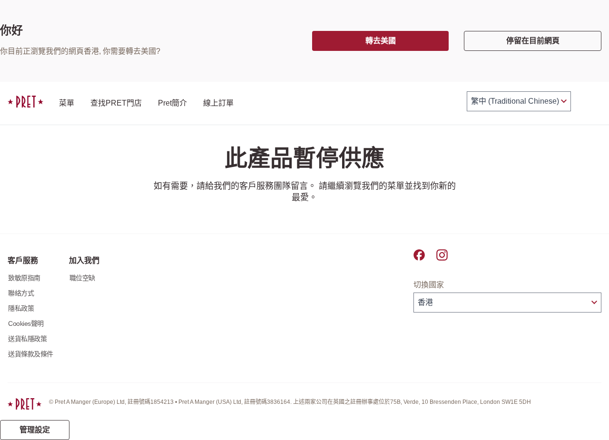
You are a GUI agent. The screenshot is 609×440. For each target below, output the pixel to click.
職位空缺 (82, 278)
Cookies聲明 (26, 323)
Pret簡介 (172, 103)
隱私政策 (21, 308)
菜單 (66, 103)
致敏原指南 (24, 278)
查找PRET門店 (116, 103)
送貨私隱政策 (27, 338)
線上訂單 (218, 103)
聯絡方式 (21, 293)
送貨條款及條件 (30, 354)
